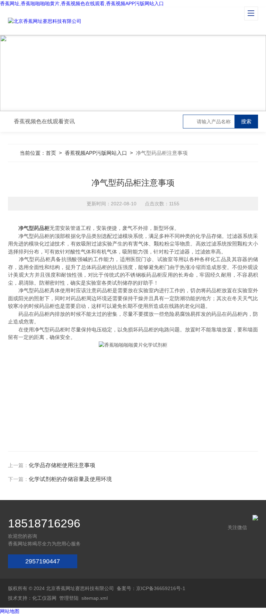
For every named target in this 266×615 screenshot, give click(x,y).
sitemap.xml (94, 598)
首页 (51, 153)
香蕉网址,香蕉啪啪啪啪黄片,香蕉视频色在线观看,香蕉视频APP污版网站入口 (82, 3)
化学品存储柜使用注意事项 (62, 465)
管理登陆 (69, 598)
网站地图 (9, 611)
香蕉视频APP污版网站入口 (96, 153)
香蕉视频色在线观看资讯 (44, 121)
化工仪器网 (44, 598)
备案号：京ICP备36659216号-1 (151, 588)
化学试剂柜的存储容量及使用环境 (70, 479)
